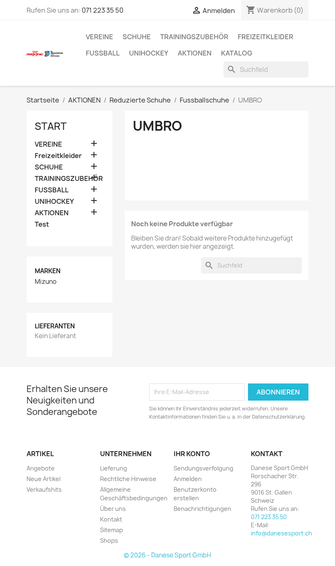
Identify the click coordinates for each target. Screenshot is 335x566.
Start (51, 126)
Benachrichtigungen (202, 509)
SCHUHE (137, 36)
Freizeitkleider (265, 36)
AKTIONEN (195, 53)
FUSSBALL (103, 53)
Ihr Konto (192, 453)
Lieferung (113, 468)
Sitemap (111, 530)
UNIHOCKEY (148, 53)
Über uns (113, 509)
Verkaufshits (44, 489)
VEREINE (99, 36)
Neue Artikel (43, 479)
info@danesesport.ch (281, 533)
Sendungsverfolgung (203, 468)
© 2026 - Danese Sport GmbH (167, 555)
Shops (109, 540)
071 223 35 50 (102, 10)
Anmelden (188, 479)
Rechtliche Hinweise (128, 479)
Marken (47, 271)
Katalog (236, 53)
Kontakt (111, 519)
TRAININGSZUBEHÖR (194, 36)
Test (42, 224)
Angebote (41, 468)
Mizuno (45, 282)
